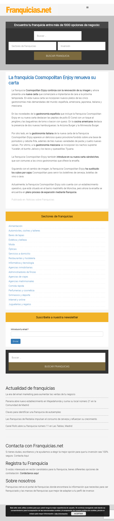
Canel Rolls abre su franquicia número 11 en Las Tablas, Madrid (39, 426)
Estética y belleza (18, 239)
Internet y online (17, 299)
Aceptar (78, 513)
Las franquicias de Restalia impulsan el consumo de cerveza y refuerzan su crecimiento (51, 419)
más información (61, 514)
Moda (12, 244)
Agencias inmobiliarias (21, 267)
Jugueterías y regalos (20, 304)
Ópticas (13, 249)
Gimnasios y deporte (19, 295)
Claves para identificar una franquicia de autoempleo (33, 412)
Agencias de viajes (18, 276)
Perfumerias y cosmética (21, 290)
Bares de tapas (16, 235)
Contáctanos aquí (29, 473)
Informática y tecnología (21, 262)
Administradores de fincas (22, 272)
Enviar (16, 341)
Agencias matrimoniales (21, 281)
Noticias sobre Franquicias (40, 199)
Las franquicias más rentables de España (29, 10)
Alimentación (15, 226)
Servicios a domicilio (19, 253)
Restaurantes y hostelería (22, 258)
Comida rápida (16, 285)
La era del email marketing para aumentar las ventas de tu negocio (40, 394)
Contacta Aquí (21, 455)
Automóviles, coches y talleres (24, 230)
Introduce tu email (20, 329)
